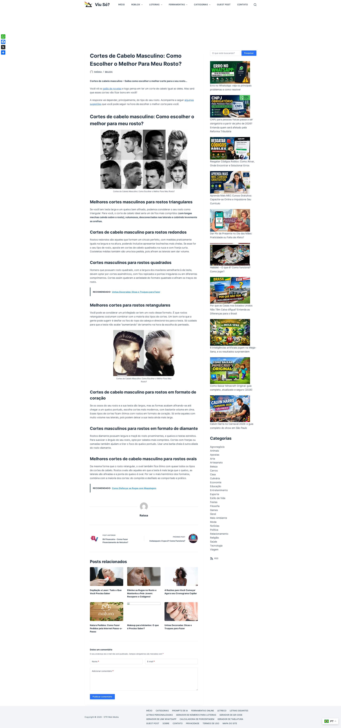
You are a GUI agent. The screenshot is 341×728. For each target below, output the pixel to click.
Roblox (135, 4)
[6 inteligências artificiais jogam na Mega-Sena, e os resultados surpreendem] (230, 332)
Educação (215, 486)
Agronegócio (217, 446)
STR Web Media (111, 717)
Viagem (214, 549)
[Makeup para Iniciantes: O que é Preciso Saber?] (144, 611)
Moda (213, 522)
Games (214, 510)
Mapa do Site (230, 723)
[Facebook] (3, 41)
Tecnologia (216, 545)
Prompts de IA (180, 710)
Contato (242, 4)
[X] (3, 47)
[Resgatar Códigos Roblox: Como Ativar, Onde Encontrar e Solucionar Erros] (230, 148)
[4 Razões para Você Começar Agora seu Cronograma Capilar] (181, 576)
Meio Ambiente (218, 518)
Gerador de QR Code (231, 715)
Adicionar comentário (102, 671)
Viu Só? (102, 4)
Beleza (109, 72)
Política (214, 529)
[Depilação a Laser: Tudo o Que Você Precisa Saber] (106, 576)
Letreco (221, 710)
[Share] (3, 52)
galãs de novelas (112, 88)
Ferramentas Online (202, 710)
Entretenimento (219, 490)
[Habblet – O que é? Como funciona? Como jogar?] (230, 254)
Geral (213, 514)
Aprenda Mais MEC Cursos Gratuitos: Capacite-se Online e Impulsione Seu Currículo (231, 199)
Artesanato (216, 462)
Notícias (214, 525)
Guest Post (224, 4)
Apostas (214, 454)
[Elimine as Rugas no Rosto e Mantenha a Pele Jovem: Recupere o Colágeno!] (144, 576)
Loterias (154, 4)
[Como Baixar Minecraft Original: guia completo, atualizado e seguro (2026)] (230, 370)
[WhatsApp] (3, 36)
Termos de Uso (211, 723)
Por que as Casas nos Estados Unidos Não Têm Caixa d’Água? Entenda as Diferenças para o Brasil (231, 309)
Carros (214, 470)
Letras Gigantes (239, 710)
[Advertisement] (170, 29)
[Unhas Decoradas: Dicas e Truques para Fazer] (181, 611)
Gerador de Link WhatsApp (161, 719)
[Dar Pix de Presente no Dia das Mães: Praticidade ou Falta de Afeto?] (230, 220)
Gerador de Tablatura (230, 719)
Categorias (201, 4)
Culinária (215, 478)
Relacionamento (219, 533)
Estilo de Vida (217, 498)
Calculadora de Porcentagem (197, 719)
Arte (212, 458)
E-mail (151, 661)
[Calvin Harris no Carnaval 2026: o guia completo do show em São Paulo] (230, 408)
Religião (214, 537)
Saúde (213, 541)
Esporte (214, 494)
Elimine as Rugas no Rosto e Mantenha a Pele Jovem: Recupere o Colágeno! (142, 593)
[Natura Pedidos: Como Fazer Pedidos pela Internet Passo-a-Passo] (106, 611)
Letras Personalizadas (159, 715)
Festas (213, 502)
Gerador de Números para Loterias (196, 715)
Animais (214, 450)
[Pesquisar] (255, 4)
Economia (215, 482)
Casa (213, 474)
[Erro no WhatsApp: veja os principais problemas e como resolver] (230, 72)
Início (121, 4)
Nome (95, 661)
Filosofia (215, 506)
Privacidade (192, 723)
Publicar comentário (102, 696)
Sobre (166, 723)
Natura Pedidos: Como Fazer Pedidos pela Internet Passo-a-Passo (106, 628)
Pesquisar (249, 53)
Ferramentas (177, 4)
